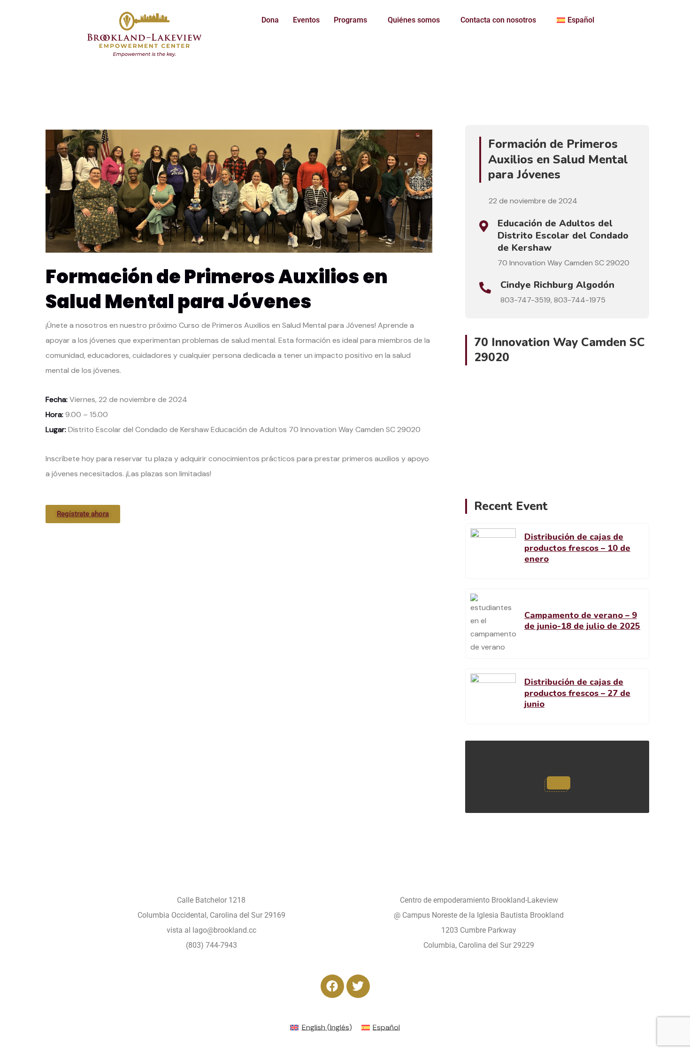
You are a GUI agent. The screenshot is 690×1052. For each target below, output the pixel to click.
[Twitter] (358, 986)
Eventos (306, 19)
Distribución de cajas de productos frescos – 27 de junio (577, 693)
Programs (350, 19)
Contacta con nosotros (498, 19)
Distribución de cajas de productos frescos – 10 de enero (577, 548)
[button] (354, 20)
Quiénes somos (414, 19)
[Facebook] (332, 986)
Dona (270, 19)
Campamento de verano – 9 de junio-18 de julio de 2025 (582, 621)
